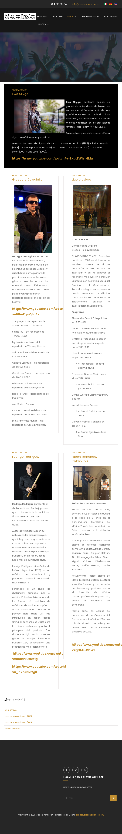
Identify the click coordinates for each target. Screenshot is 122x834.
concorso (110, 16)
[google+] (84, 770)
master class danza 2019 (18, 716)
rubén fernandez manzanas (85, 459)
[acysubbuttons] (113, 798)
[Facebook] (66, 770)
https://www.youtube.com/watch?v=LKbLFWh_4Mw (52, 158)
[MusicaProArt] (20, 16)
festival (42, 24)
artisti (70, 16)
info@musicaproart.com (85, 4)
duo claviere (81, 179)
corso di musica (89, 16)
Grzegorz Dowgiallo (27, 179)
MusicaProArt (41, 16)
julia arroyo (11, 710)
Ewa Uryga (20, 94)
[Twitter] (75, 770)
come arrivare (12, 728)
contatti (58, 16)
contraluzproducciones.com (90, 814)
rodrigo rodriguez (26, 457)
